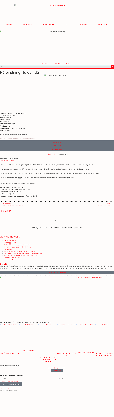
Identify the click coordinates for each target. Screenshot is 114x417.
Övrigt (68, 63)
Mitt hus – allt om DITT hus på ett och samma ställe (21, 255)
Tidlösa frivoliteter (10, 240)
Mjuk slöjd (45, 63)
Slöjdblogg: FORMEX (10, 243)
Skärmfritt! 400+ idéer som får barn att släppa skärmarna (23, 253)
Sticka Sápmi (8, 249)
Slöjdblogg (83, 24)
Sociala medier (103, 24)
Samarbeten (27, 24)
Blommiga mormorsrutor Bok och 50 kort (18, 247)
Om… (66, 24)
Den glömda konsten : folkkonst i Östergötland (19, 251)
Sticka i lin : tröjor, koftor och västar (104, 354)
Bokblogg (9, 24)
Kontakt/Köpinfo (48, 24)
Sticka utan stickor (10, 260)
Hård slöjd (57, 63)
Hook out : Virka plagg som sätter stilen (17, 245)
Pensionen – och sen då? (12, 258)
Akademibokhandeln (7, 160)
